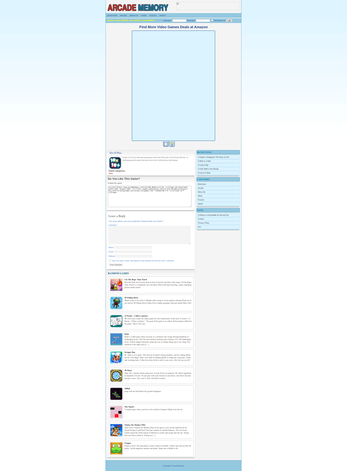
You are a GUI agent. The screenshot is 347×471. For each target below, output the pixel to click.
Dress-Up (134, 16)
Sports (162, 16)
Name (111, 247)
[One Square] (116, 412)
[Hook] (116, 339)
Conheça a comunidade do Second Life (213, 215)
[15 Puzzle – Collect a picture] (116, 321)
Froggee (127, 443)
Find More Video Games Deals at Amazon (173, 27)
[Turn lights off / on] (172, 144)
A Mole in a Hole (204, 161)
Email (111, 252)
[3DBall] (116, 394)
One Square (129, 406)
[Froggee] (116, 448)
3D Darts (128, 370)
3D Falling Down (131, 297)
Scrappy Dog (129, 352)
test (199, 227)
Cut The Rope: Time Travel (135, 279)
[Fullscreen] (166, 144)
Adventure (112, 16)
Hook (126, 334)
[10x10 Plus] (115, 163)
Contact (201, 219)
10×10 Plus (115, 153)
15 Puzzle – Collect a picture (136, 315)
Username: (167, 21)
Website (112, 256)
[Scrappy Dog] (116, 357)
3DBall (127, 388)
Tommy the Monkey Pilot (134, 424)
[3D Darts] (116, 375)
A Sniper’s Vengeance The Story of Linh (213, 157)
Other (144, 16)
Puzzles (153, 16)
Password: (191, 21)
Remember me (219, 21)
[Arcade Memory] (138, 7)
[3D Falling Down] (116, 303)
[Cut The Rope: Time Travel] (116, 285)
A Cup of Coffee (204, 173)
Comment (113, 225)
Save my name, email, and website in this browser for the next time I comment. (143, 261)
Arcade (123, 16)
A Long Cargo (203, 165)
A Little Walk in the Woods (208, 169)
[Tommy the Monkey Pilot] (116, 430)
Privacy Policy (203, 223)
